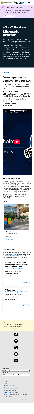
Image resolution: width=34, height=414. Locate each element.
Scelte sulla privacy (13, 392)
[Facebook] (16, 336)
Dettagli (25, 282)
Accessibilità (8, 397)
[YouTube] (16, 355)
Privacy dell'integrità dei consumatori (15, 394)
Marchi (6, 383)
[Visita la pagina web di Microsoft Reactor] (19, 2)
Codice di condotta (10, 390)
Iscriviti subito (9, 16)
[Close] (31, 7)
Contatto (6, 381)
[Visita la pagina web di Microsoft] (6, 2)
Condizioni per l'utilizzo (11, 388)
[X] (16, 349)
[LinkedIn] (16, 362)
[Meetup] (16, 342)
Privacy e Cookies (9, 386)
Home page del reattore (15, 255)
